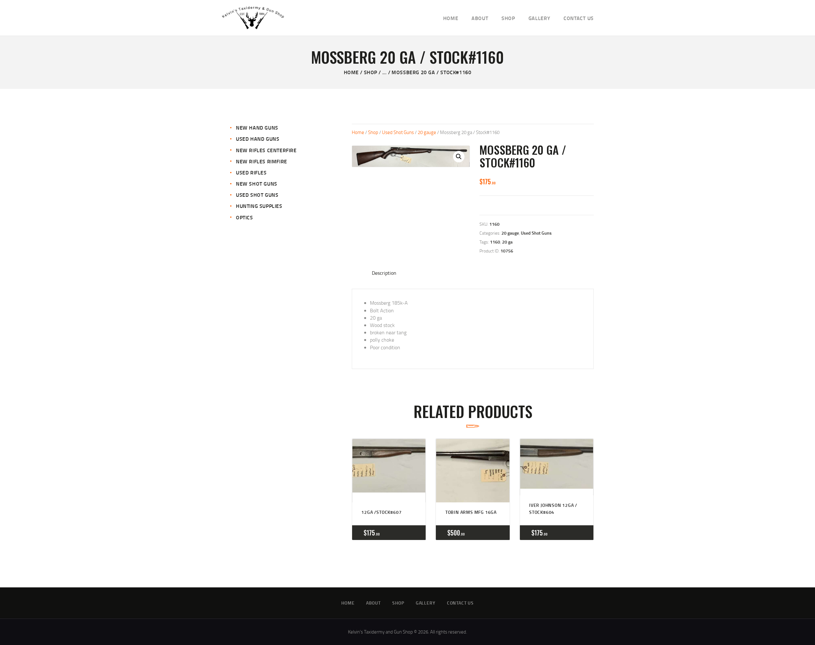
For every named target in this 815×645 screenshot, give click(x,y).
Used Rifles (251, 172)
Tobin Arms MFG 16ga (471, 512)
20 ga (507, 242)
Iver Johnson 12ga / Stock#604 (553, 508)
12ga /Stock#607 (381, 512)
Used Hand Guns (257, 138)
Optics (244, 217)
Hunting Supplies (259, 205)
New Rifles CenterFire (266, 150)
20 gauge (427, 132)
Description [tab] (384, 272)
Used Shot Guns (398, 132)
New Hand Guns (257, 127)
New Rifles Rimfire (261, 161)
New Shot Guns (256, 183)
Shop (370, 72)
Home (351, 72)
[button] (458, 156)
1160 (495, 242)
